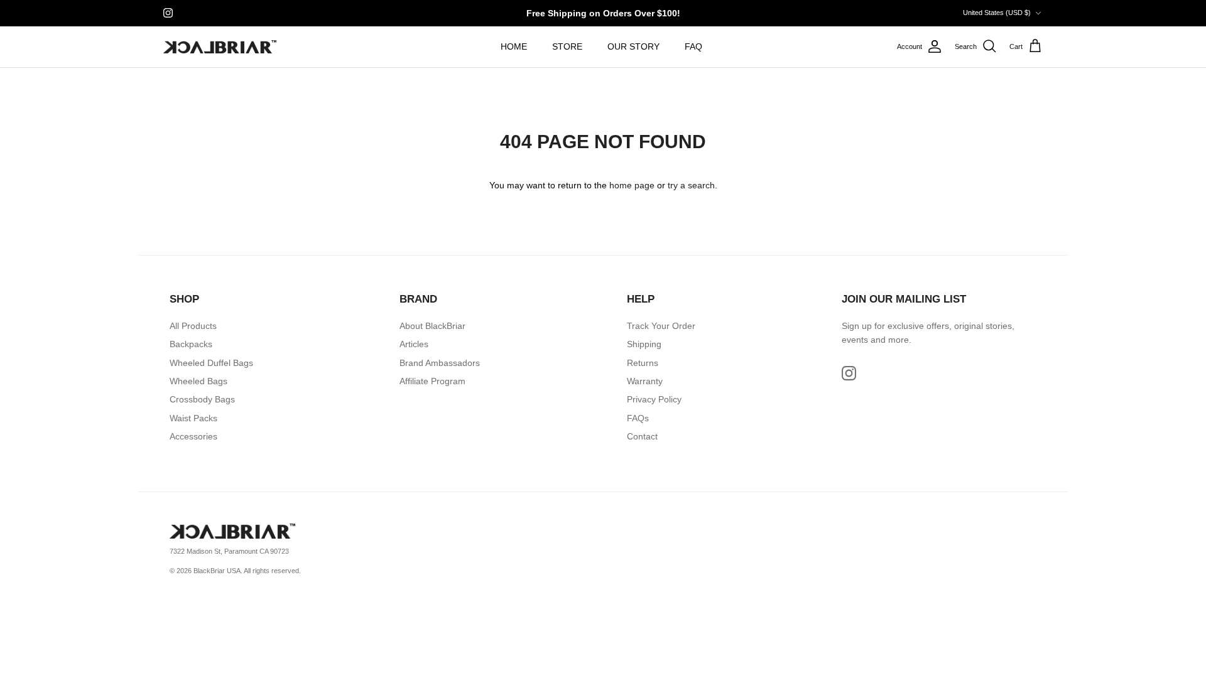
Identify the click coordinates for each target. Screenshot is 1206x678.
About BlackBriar (432, 326)
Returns (642, 363)
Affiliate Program (432, 381)
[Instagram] (168, 13)
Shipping (644, 344)
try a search (691, 185)
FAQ (693, 46)
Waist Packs (193, 418)
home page (632, 185)
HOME (514, 46)
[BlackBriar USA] (219, 47)
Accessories (193, 436)
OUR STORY (633, 46)
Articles (413, 344)
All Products (193, 326)
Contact (642, 436)
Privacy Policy (654, 399)
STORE (567, 46)
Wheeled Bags (198, 381)
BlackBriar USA (217, 570)
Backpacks (191, 344)
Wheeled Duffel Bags (211, 363)
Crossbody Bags (202, 399)
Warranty (645, 381)
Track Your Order (661, 326)
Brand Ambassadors (439, 363)
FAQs (638, 418)
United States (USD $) (997, 12)
